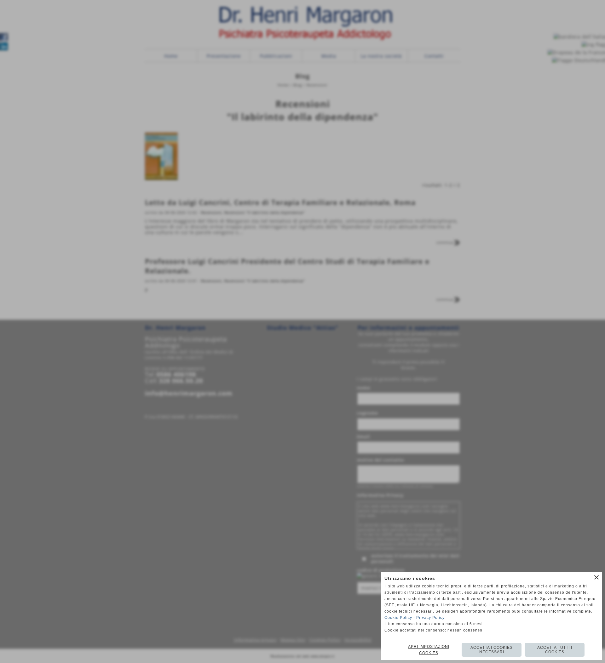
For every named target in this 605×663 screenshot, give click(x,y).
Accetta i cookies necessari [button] (491, 649)
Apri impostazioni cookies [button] (428, 649)
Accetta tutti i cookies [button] (554, 649)
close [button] (596, 577)
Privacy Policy (430, 617)
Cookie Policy (398, 617)
